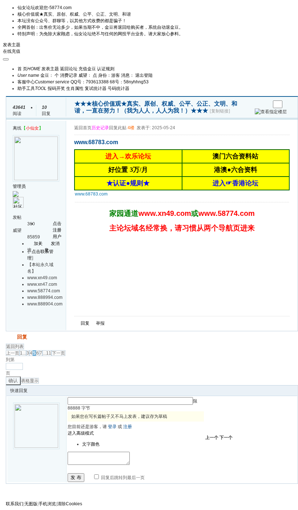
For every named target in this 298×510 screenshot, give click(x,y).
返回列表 (15, 346)
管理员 (19, 186)
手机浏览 (47, 503)
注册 (127, 426)
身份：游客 (109, 75)
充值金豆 (87, 68)
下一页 (58, 353)
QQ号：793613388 (90, 81)
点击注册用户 (57, 230)
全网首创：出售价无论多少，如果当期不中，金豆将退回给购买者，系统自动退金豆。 (100, 27)
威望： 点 (87, 75)
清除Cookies (69, 503)
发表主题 (11, 44)
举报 (100, 323)
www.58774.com (226, 213)
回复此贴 (117, 127)
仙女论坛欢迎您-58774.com (44, 7)
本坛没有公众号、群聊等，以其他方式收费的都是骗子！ (71, 20)
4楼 (131, 127)
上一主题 (257, 104)
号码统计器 (118, 88)
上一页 (12, 353)
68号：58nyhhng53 (129, 81)
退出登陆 (144, 75)
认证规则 (105, 68)
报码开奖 (56, 88)
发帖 (11, 337)
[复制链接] (220, 111)
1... (23, 353)
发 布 (76, 477)
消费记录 (68, 75)
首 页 (28, 68)
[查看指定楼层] (271, 111)
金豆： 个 (49, 75)
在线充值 (11, 51)
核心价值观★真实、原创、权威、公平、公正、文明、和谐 (74, 14)
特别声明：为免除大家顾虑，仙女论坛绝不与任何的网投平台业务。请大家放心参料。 (100, 33)
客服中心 (43, 81)
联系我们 (14, 503)
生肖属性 (75, 88)
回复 (85, 323)
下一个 (226, 437)
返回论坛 (68, 68)
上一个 (211, 437)
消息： (127, 75)
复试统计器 (95, 88)
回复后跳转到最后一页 (122, 477)
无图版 (30, 503)
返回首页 (83, 127)
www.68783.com (91, 194)
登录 (112, 426)
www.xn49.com (164, 213)
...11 (47, 353)
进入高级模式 (81, 433)
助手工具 (32, 88)
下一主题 (264, 104)
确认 (13, 380)
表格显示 (30, 380)
